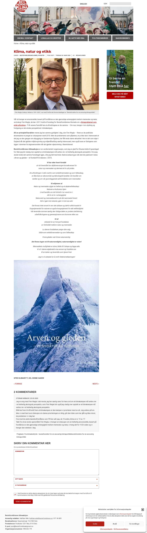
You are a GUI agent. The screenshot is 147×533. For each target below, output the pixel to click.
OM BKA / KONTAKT (25, 38)
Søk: (105, 4)
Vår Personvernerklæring (121, 529)
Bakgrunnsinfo (123, 38)
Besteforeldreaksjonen (28, 55)
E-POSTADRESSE (20, 485)
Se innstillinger (134, 524)
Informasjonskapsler (106, 529)
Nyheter (41, 55)
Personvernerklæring (57, 495)
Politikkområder (100, 38)
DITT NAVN (19, 479)
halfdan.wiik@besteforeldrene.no (41, 518)
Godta (95, 524)
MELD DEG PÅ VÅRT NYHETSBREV (120, 95)
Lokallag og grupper (51, 38)
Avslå (115, 524)
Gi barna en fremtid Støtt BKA (119, 82)
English (83, 4)
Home (16, 43)
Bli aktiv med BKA (76, 38)
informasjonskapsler (125, 514)
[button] (143, 509)
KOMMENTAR (19, 451)
